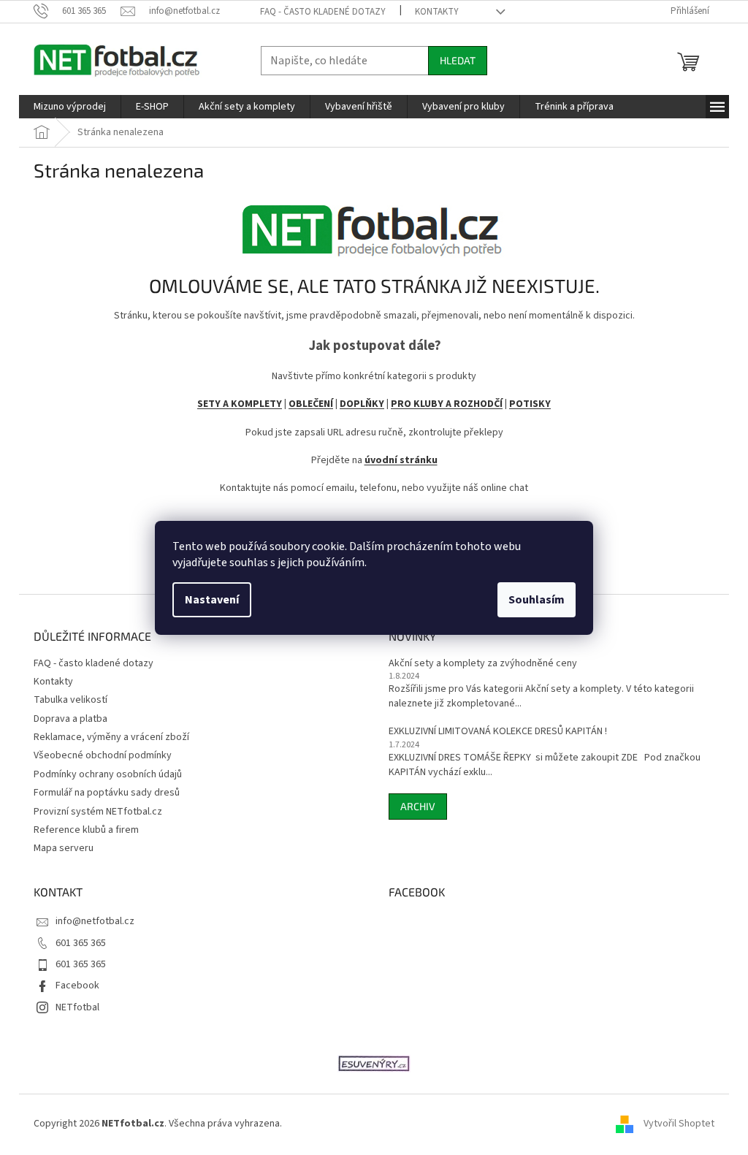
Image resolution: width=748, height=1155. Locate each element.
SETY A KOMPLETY (239, 404)
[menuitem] (70, 106)
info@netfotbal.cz (95, 921)
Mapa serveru (64, 848)
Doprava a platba (70, 719)
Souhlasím (536, 600)
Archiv (417, 806)
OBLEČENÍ (311, 404)
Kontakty (437, 11)
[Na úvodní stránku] (374, 225)
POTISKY (530, 404)
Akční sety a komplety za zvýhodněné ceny (483, 664)
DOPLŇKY (362, 404)
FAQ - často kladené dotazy (323, 11)
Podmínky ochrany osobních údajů (108, 774)
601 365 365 (81, 943)
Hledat (458, 60)
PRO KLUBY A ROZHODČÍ (447, 404)
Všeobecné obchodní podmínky (103, 755)
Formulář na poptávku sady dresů (107, 792)
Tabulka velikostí (70, 700)
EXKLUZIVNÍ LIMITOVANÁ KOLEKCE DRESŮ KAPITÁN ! (498, 732)
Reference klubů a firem (86, 830)
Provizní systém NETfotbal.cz (98, 811)
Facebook (77, 985)
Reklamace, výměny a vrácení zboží (111, 737)
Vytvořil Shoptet (679, 1123)
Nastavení (212, 600)
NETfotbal (77, 1007)
